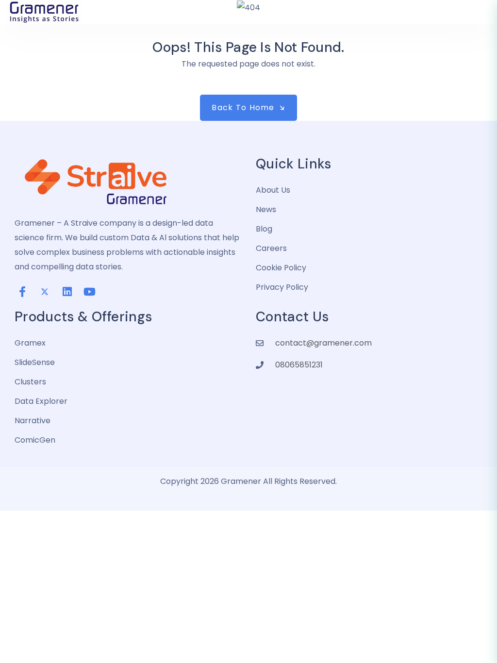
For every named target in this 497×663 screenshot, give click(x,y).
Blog (264, 228)
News (266, 209)
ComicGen (35, 440)
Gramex (30, 342)
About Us (273, 190)
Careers (271, 248)
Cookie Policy (281, 267)
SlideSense (35, 362)
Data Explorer (41, 401)
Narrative (32, 420)
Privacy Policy (282, 287)
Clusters (30, 381)
